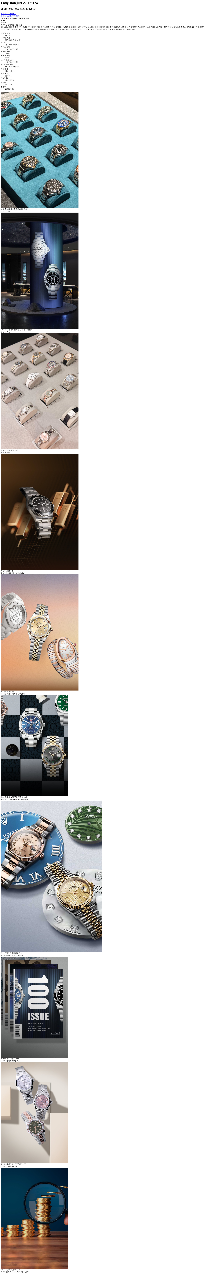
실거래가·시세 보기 (8, 14)
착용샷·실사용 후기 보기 (10, 16)
